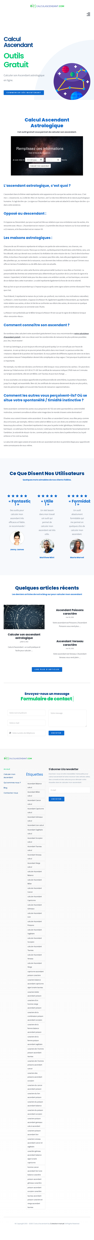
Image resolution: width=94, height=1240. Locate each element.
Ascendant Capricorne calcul (36, 810)
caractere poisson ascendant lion (34, 1132)
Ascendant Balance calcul (35, 785)
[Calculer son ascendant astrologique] (24, 617)
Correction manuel (57, 1224)
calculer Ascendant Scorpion (35, 940)
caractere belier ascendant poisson (34, 994)
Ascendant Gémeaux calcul (35, 819)
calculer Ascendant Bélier (35, 882)
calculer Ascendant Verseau (35, 957)
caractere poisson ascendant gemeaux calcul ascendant (35, 1122)
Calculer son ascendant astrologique (24, 636)
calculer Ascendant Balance (35, 873)
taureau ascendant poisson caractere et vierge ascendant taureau (35, 1201)
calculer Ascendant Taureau (35, 948)
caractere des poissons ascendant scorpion (35, 1077)
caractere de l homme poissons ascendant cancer (36, 1065)
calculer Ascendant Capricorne (35, 898)
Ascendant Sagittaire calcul (35, 832)
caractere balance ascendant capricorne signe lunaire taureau (36, 984)
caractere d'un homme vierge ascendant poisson (34, 1004)
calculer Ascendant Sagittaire (35, 932)
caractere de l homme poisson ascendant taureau (36, 1053)
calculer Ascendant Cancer (35, 890)
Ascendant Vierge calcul (34, 865)
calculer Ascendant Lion (35, 915)
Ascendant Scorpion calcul (35, 840)
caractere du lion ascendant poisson (34, 1095)
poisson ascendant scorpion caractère (34, 1189)
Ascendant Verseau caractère (69, 643)
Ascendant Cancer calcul (34, 802)
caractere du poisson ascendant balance (35, 1104)
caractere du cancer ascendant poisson (35, 1087)
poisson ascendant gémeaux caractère (34, 1181)
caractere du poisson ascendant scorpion (35, 1112)
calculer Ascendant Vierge (35, 965)
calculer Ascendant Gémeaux (35, 907)
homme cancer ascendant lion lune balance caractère (35, 1171)
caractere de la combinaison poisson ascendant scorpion (35, 1016)
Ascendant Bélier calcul (34, 794)
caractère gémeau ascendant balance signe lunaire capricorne (34, 1157)
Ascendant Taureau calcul (35, 848)
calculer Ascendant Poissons (35, 923)
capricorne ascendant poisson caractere (36, 973)
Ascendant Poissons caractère (70, 612)
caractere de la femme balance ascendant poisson (34, 1028)
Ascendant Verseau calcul (34, 857)
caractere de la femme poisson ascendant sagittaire (35, 1040)
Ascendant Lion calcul (36, 825)
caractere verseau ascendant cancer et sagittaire (35, 1143)
